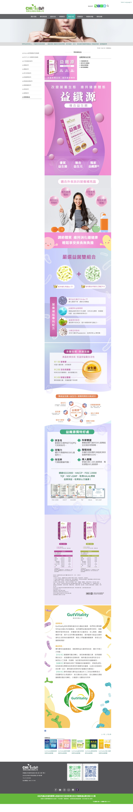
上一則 (103, 734)
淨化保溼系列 (27, 73)
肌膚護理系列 (27, 77)
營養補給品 (108, 48)
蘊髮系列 (26, 65)
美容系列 (26, 89)
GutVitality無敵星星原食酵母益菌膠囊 (51, 752)
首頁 (99, 48)
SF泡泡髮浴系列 (28, 61)
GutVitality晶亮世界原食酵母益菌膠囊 (78, 752)
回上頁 (109, 734)
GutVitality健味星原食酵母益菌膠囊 (91, 752)
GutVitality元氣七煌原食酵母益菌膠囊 (105, 752)
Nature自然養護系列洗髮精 (31, 53)
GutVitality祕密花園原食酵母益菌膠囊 (64, 752)
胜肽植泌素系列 (28, 81)
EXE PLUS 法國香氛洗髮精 (31, 57)
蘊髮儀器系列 (27, 85)
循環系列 (26, 93)
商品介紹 (103, 48)
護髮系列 (26, 69)
